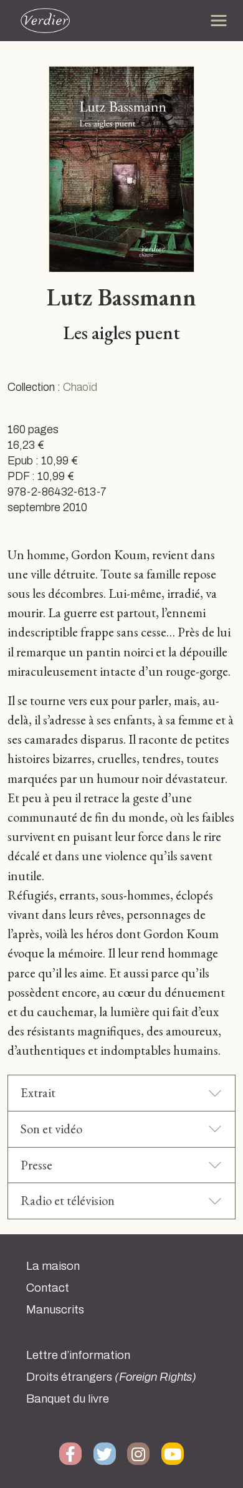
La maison (53, 1266)
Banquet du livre (67, 1399)
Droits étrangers (111, 1377)
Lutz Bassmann (121, 296)
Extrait (38, 1092)
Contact (47, 1288)
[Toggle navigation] (219, 20)
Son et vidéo (51, 1128)
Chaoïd (80, 387)
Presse (36, 1164)
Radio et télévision (68, 1200)
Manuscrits (55, 1309)
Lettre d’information (78, 1355)
